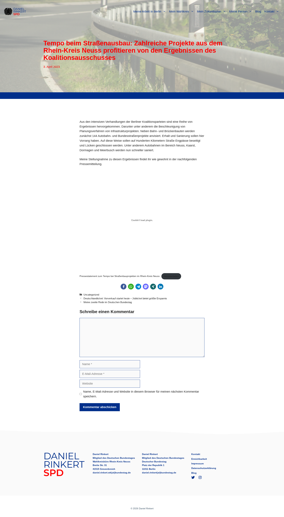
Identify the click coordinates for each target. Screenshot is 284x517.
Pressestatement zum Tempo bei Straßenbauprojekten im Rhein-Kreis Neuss (120, 276)
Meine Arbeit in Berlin (147, 11)
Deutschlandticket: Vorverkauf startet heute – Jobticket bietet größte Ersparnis (125, 298)
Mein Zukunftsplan (209, 11)
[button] (123, 286)
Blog (258, 11)
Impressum (197, 463)
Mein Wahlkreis (179, 11)
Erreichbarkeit (199, 459)
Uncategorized (91, 294)
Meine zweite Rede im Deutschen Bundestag (107, 302)
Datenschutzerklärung (203, 468)
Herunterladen (171, 276)
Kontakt (269, 11)
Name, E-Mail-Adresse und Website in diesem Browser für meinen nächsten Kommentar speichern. (141, 394)
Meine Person (238, 11)
